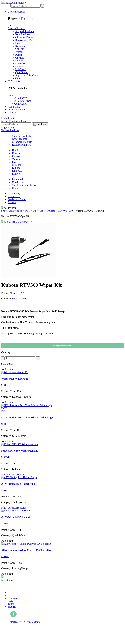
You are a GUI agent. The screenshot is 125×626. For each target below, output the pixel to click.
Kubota (19, 60)
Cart (12, 118)
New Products (22, 34)
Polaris (18, 54)
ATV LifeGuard (22, 100)
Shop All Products (24, 31)
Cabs (42, 210)
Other (18, 78)
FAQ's (11, 600)
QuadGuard (21, 72)
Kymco (19, 66)
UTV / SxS (31, 210)
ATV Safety (14, 81)
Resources (13, 598)
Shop (4, 210)
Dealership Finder (17, 109)
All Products (15, 210)
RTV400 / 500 (65, 210)
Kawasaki (20, 46)
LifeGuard (20, 69)
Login (4, 118)
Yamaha (19, 51)
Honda (18, 43)
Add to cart (7, 369)
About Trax (14, 106)
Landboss (20, 63)
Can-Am (19, 49)
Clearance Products (25, 37)
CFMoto (19, 57)
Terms (11, 603)
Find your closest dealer (13, 474)
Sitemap (12, 606)
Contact (12, 112)
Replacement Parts (24, 40)
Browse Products (16, 11)
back (10, 25)
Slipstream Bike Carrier (27, 75)
